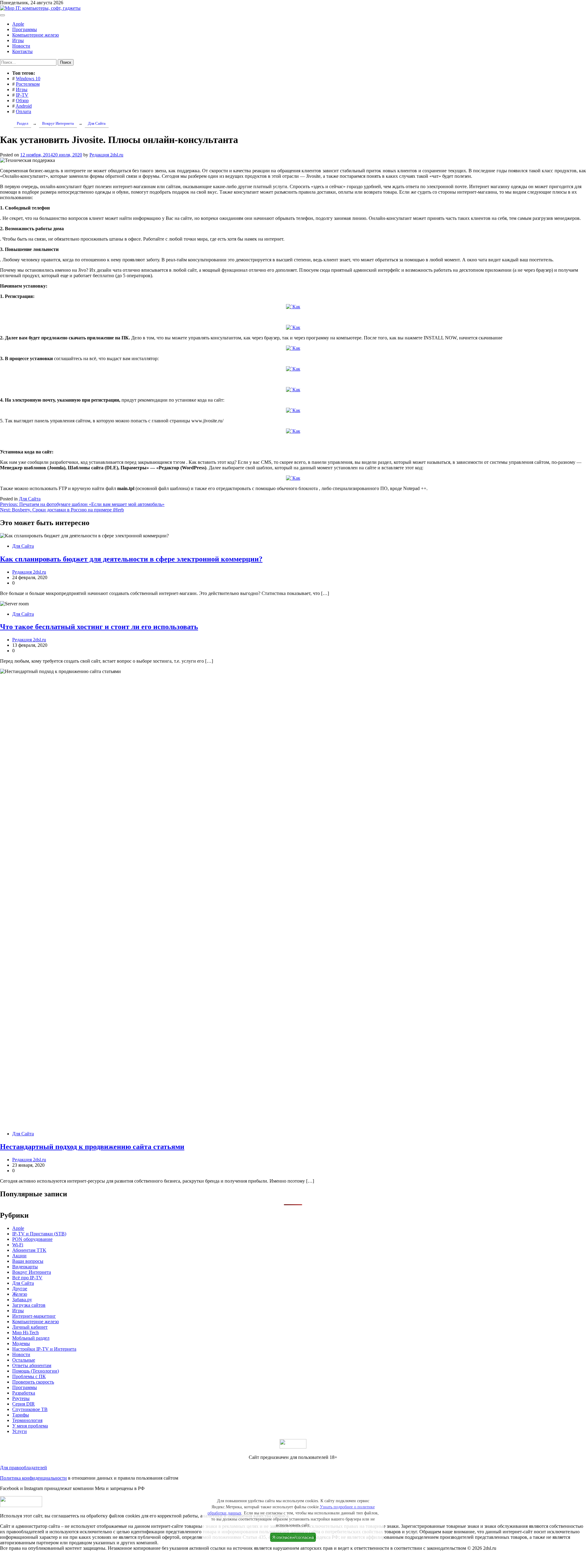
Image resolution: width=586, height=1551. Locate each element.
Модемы (21, 1343)
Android (24, 106)
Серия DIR (23, 1403)
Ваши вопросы (27, 1261)
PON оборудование (32, 1239)
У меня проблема (30, 1425)
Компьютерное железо (35, 35)
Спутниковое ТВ (30, 1409)
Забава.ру (22, 1299)
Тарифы (20, 1414)
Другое (19, 1288)
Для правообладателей (23, 1467)
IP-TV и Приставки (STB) (39, 1233)
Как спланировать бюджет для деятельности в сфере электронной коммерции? (131, 559)
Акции (19, 1255)
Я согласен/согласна (293, 1537)
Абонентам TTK (29, 1250)
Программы (24, 29)
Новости (21, 45)
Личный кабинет (30, 1327)
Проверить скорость (33, 1381)
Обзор (22, 100)
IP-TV (22, 95)
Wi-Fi (17, 1244)
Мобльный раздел (30, 1338)
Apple (18, 24)
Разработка (23, 1392)
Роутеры (21, 1398)
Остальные (23, 1360)
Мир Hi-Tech (25, 1332)
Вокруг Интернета (31, 1272)
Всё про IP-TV (27, 1277)
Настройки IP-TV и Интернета (44, 1349)
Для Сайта (30, 498)
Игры (18, 40)
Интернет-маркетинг (34, 1316)
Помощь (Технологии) (35, 1371)
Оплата (23, 111)
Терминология (27, 1420)
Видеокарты (25, 1266)
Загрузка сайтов (28, 1305)
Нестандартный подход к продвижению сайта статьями (92, 1147)
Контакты (22, 51)
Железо (19, 1294)
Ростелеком (28, 84)
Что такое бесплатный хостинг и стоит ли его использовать (99, 627)
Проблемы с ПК (29, 1376)
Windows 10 (28, 78)
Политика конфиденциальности (33, 1478)
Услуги (19, 1431)
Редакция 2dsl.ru (106, 154)
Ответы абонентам (31, 1365)
